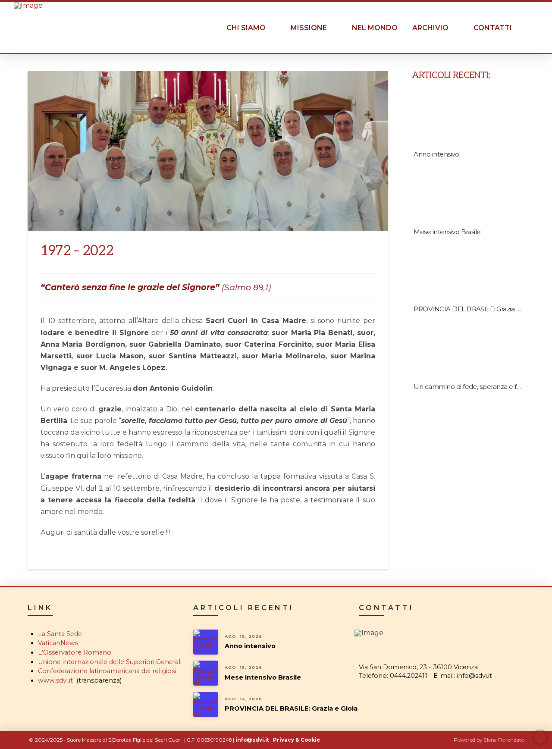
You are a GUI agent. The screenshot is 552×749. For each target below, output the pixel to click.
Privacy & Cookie (296, 740)
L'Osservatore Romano (74, 652)
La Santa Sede (60, 634)
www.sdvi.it (55, 680)
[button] (528, 28)
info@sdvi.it (252, 740)
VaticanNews (58, 643)
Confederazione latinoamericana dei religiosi (107, 671)
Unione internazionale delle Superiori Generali (110, 662)
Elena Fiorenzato (503, 740)
